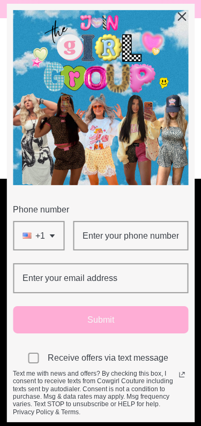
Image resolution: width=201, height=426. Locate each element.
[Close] (182, 16)
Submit (100, 319)
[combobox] (38, 235)
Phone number (41, 209)
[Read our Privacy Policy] (181, 374)
